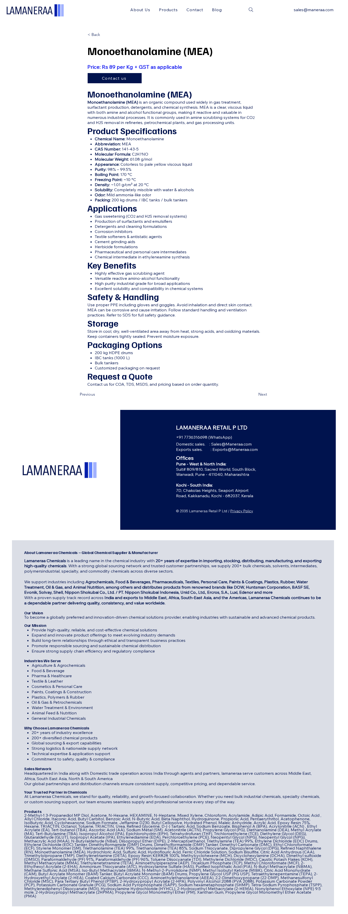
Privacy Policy (241, 511)
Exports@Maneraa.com (235, 449)
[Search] (251, 9)
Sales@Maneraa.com (231, 444)
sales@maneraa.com (313, 9)
